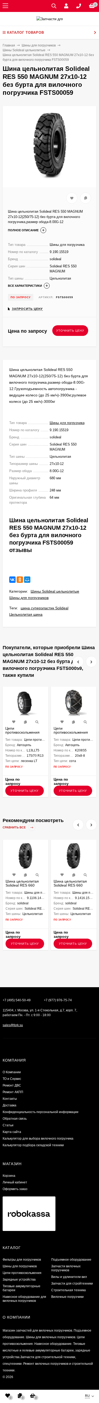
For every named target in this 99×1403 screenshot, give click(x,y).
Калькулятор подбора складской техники (33, 1145)
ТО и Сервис (12, 1079)
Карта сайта (12, 1132)
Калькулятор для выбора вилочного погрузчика (38, 1138)
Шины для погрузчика (67, 423)
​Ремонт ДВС (12, 1085)
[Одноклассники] (20, 579)
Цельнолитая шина (26, 614)
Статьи (8, 1125)
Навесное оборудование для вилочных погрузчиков (24, 1299)
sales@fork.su (13, 1025)
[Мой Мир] (27, 579)
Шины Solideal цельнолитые (55, 591)
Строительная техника (68, 1290)
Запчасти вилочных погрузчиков (66, 1268)
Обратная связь (15, 1118)
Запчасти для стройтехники (72, 1283)
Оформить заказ (15, 1189)
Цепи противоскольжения (22, 1273)
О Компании (12, 1072)
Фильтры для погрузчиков (22, 1259)
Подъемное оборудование (71, 1259)
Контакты (10, 1099)
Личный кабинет (15, 1182)
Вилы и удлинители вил (69, 1277)
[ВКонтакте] (12, 579)
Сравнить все (14, 827)
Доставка (9, 1105)
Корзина (9, 1176)
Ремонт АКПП (13, 1092)
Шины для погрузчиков (29, 598)
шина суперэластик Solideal (44, 608)
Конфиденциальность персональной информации (40, 1112)
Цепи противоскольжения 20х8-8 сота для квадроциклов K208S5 (73, 734)
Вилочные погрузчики (67, 1297)
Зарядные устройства (19, 1279)
